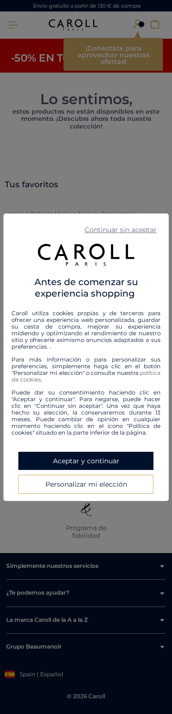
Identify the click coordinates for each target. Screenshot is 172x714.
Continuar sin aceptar (121, 229)
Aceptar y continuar (86, 461)
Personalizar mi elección (86, 484)
